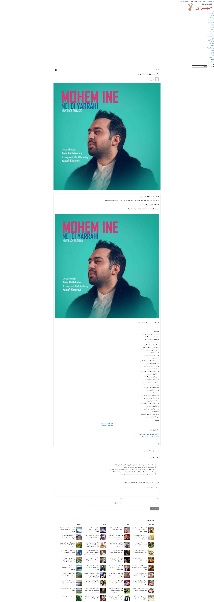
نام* (158, 499)
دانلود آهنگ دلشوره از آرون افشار (149, 437)
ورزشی (212, 35)
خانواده (212, 19)
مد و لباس (211, 31)
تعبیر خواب (211, 17)
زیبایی (212, 24)
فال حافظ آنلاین (210, 36)
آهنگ (157, 69)
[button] (107, 64)
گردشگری (212, 28)
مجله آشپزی (211, 14)
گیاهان (212, 29)
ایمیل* (121, 499)
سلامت (212, 26)
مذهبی (212, 33)
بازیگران (212, 15)
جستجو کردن (211, 66)
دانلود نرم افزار (210, 21)
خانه (213, 12)
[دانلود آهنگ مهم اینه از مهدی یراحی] (107, 136)
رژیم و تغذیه (211, 22)
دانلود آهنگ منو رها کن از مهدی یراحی (148, 434)
